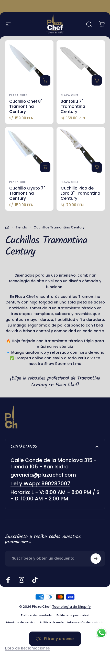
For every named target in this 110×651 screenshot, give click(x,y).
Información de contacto (86, 622)
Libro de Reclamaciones (27, 648)
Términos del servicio (21, 622)
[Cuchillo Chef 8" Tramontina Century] (29, 64)
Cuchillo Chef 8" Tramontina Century (25, 106)
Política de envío (52, 622)
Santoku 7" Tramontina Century (73, 106)
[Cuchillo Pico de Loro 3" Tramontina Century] (81, 151)
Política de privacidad (73, 615)
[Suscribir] (96, 558)
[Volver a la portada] (7, 227)
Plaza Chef (18, 95)
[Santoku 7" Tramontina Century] (81, 64)
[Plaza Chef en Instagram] (21, 580)
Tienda (21, 227)
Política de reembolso (37, 615)
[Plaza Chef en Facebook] (8, 580)
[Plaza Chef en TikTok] (35, 580)
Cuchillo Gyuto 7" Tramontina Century (27, 193)
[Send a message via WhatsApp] (101, 633)
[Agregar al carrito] (45, 80)
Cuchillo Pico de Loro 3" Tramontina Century (80, 193)
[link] (55, 495)
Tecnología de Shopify (71, 606)
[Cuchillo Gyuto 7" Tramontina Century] (29, 151)
